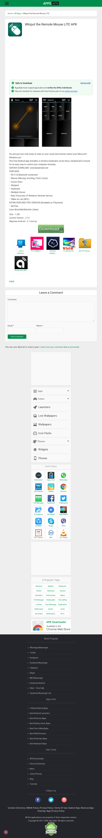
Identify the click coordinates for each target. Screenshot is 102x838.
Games (40, 398)
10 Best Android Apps (39, 708)
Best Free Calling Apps (39, 728)
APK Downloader (37, 758)
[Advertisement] (51, 57)
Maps (62, 595)
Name (40, 326)
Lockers (39, 604)
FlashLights (50, 600)
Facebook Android (37, 683)
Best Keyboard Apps (38, 743)
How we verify (85, 83)
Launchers (44, 407)
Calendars (51, 591)
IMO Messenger (36, 678)
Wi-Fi (62, 614)
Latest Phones (36, 773)
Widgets (43, 449)
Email (11, 326)
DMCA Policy (33, 808)
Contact (11, 808)
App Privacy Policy (56, 811)
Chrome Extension (37, 763)
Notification (50, 614)
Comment (12, 299)
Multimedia (39, 609)
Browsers (38, 614)
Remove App (87, 808)
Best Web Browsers (38, 733)
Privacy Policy (46, 808)
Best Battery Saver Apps (40, 723)
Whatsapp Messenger (39, 647)
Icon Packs (44, 433)
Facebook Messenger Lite (40, 693)
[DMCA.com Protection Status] (51, 829)
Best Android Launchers (40, 713)
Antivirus (38, 586)
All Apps (17, 13)
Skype (32, 673)
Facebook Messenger (39, 662)
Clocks (38, 591)
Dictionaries (50, 595)
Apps (40, 391)
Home (10, 13)
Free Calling (62, 600)
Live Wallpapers (47, 415)
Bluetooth (62, 586)
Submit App (74, 808)
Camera (62, 591)
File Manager (39, 600)
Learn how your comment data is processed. (59, 347)
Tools (62, 609)
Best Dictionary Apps (38, 738)
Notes (50, 609)
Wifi (12, 281)
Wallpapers (44, 424)
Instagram (34, 657)
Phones (42, 458)
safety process (71, 91)
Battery (50, 586)
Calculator (39, 595)
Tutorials (33, 784)
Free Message (50, 604)
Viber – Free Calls (37, 688)
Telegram (34, 667)
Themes (41, 441)
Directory (21, 808)
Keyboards (62, 604)
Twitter (33, 652)
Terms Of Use (60, 808)
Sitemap (42, 811)
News (32, 768)
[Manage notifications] (6, 832)
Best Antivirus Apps (38, 718)
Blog (31, 779)
